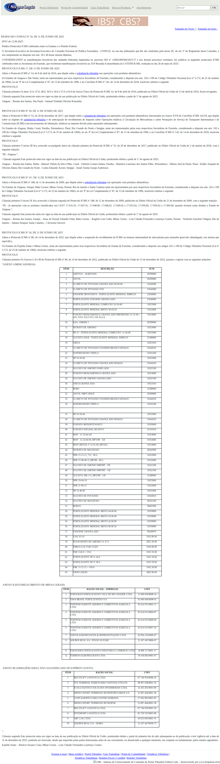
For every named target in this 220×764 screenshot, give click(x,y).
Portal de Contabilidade (74, 7)
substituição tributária (88, 73)
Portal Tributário (49, 7)
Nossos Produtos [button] (122, 7)
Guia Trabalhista (100, 7)
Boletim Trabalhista (137, 758)
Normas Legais (59, 754)
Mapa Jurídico (76, 754)
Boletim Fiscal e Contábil (112, 758)
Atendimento (143, 7)
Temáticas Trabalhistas (86, 758)
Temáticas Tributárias (158, 754)
